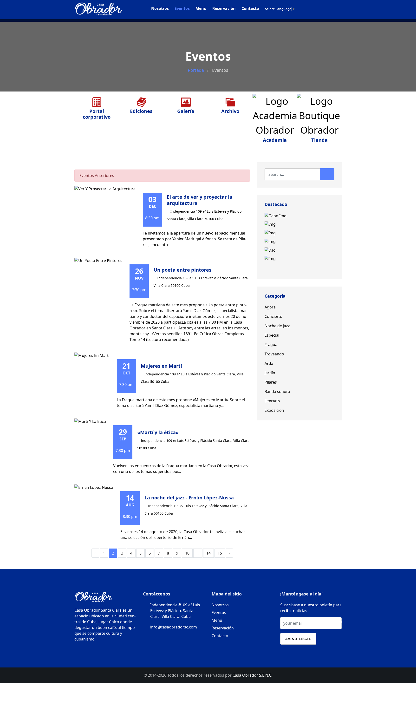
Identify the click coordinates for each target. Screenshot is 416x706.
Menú (201, 8)
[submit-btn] (334, 622)
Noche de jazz (277, 325)
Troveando (274, 354)
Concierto (273, 316)
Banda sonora (277, 391)
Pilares (271, 382)
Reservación (224, 8)
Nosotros (160, 8)
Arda (269, 363)
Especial (272, 335)
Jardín (270, 372)
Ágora (270, 307)
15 (220, 553)
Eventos (182, 8)
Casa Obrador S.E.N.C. (252, 675)
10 (187, 553)
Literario (272, 401)
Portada (196, 70)
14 (208, 553)
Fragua (271, 344)
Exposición (274, 410)
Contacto (250, 8)
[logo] (98, 7)
